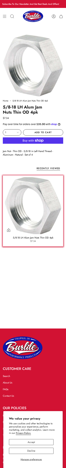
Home (5, 100)
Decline (31, 450)
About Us (7, 382)
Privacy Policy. (23, 433)
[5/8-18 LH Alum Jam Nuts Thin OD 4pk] (33, 205)
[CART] (61, 16)
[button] (12, 16)
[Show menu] (4, 16)
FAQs (5, 389)
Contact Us (8, 396)
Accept (31, 442)
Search (6, 376)
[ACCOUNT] (54, 16)
